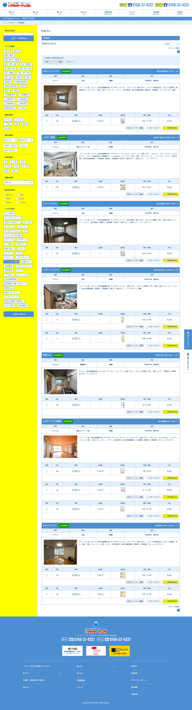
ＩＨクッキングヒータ (24, 266)
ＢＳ (25, 231)
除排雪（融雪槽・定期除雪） (14, 301)
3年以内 (8, 198)
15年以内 (22, 202)
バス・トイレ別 (22, 275)
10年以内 (9, 202)
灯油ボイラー (21, 244)
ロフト (19, 253)
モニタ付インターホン (12, 231)
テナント (132, 13)
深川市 (7, 90)
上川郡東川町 (9, 99)
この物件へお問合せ (153, 128)
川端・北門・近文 (24, 73)
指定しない (9, 194)
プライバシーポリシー (139, 680)
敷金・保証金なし (10, 150)
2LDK (16, 166)
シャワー (19, 270)
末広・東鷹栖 (9, 73)
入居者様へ (135, 694)
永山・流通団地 (26, 64)
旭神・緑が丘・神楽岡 (12, 59)
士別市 (28, 77)
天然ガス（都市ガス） (12, 222)
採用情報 (134, 687)
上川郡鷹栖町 (24, 95)
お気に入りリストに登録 (53, 61)
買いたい (60, 13)
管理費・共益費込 (10, 145)
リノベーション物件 (11, 262)
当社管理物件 (22, 305)
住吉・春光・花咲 (25, 68)
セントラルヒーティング (13, 218)
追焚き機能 (8, 270)
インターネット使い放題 (13, 235)
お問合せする (71, 61)
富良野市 (8, 81)
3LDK (6, 170)
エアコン (21, 248)
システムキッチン (22, 257)
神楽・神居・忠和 (10, 64)
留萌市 (16, 90)
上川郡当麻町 (9, 103)
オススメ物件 (9, 305)
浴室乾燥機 (8, 266)
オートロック (9, 226)
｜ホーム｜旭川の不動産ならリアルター (37, 666)
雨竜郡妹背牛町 (10, 108)
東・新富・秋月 (10, 68)
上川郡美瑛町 (22, 99)
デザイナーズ (22, 240)
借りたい (12, 13)
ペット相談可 (9, 213)
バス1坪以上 (9, 275)
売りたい (84, 13)
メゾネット (8, 253)
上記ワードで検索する (18, 38)
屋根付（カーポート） (12, 292)
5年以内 (21, 198)
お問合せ (180, 13)
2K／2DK (7, 166)
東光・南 (17, 51)
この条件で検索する (19, 314)
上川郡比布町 (22, 103)
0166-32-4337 (178, 5)
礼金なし (23, 145)
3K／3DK (25, 166)
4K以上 (15, 170)
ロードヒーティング (11, 297)
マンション (18, 119)
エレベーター (22, 226)
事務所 (25, 124)
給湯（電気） (9, 248)
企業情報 (156, 13)
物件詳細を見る (171, 128)
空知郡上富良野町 (10, 86)
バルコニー (8, 257)
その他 (22, 108)
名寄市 (19, 77)
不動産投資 (108, 13)
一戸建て (8, 124)
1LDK (22, 162)
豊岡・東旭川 (9, 55)
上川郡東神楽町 (10, 95)
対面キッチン (26, 262)
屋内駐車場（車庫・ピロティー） (15, 283)
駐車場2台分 (9, 288)
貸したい (36, 13)
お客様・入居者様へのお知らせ (34, 680)
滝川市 (23, 86)
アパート (8, 119)
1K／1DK (13, 162)
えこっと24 (27, 222)
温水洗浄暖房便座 (10, 279)
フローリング (9, 240)
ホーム (5, 22)
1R (5, 162)
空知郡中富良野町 (21, 81)
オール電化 (8, 244)
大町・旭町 (8, 77)
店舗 (16, 124)
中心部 (7, 51)
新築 (22, 194)
